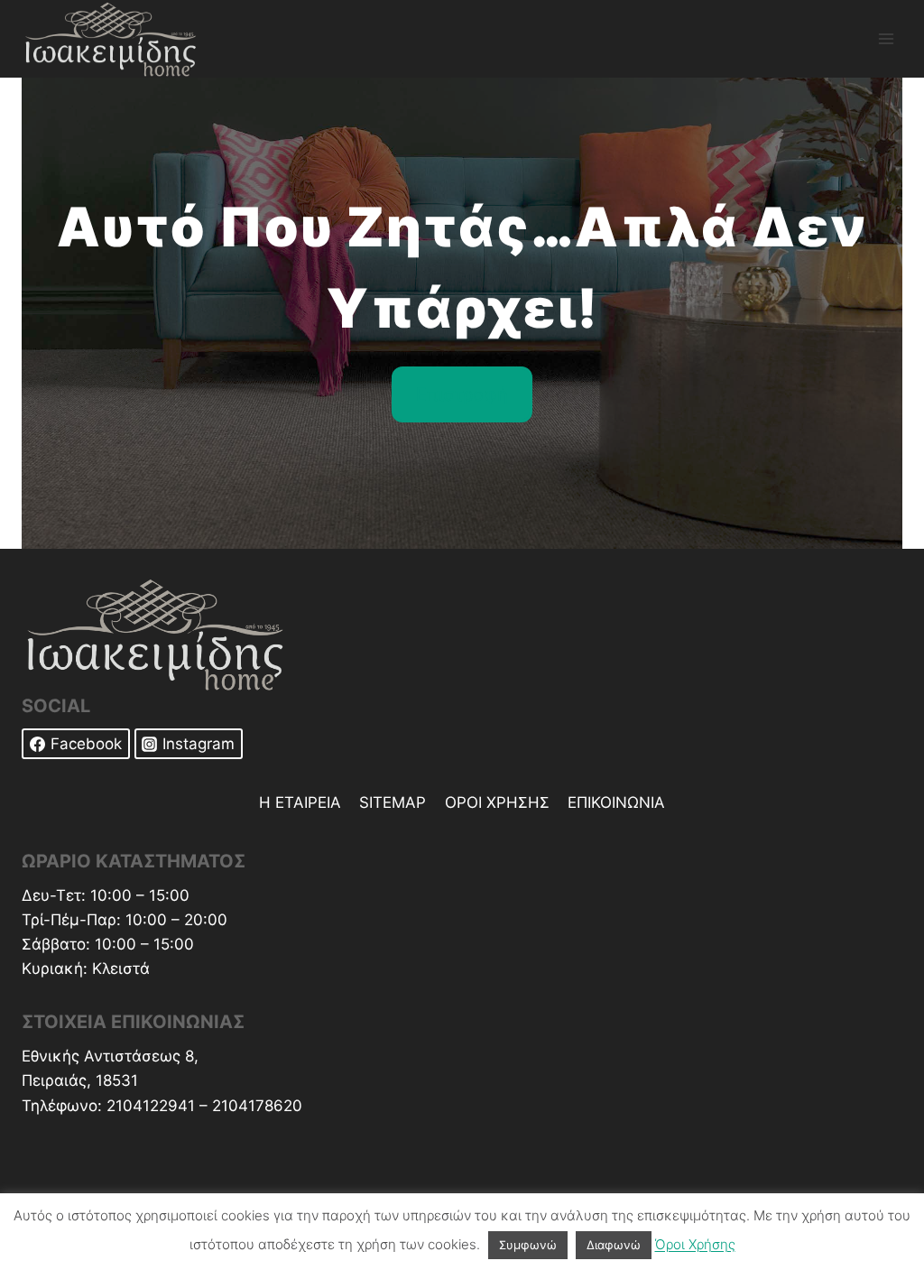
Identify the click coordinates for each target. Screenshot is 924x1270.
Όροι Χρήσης (695, 1244)
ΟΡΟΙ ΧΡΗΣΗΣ (497, 802)
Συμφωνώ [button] (528, 1245)
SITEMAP (392, 802)
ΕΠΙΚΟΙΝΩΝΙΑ (616, 802)
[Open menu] (885, 38)
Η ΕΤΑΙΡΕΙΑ (300, 802)
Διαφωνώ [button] (614, 1245)
